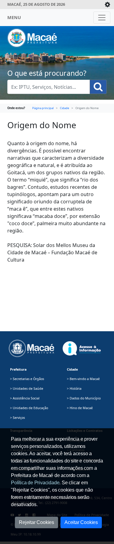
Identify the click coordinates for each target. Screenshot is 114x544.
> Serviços (17, 418)
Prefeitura (18, 369)
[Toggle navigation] (101, 18)
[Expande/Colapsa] (107, 4)
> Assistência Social (25, 398)
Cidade (64, 108)
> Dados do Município (84, 398)
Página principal (43, 108)
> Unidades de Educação (29, 408)
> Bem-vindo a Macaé (83, 379)
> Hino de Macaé (80, 408)
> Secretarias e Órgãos (27, 379)
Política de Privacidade (35, 482)
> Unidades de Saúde (26, 388)
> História (74, 388)
